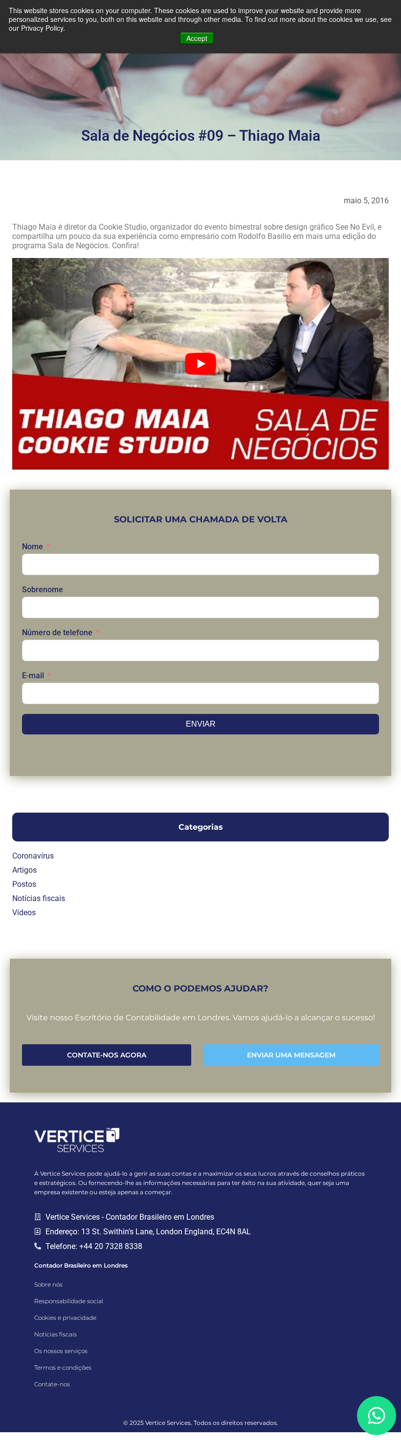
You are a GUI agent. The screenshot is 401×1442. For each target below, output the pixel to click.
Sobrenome (42, 589)
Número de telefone (57, 632)
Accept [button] (196, 38)
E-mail (33, 675)
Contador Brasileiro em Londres (81, 1265)
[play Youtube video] (200, 364)
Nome (32, 546)
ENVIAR (201, 724)
